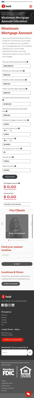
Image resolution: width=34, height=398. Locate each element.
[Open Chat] (28, 394)
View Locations (11, 284)
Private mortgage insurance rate (14, 120)
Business (4, 317)
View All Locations (12, 340)
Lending (3, 320)
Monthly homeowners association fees (15, 110)
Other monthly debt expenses (14, 89)
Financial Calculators (16, 13)
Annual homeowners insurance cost (16, 98)
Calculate (10, 177)
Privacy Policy (5, 385)
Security (4, 390)
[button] (2, 223)
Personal (4, 315)
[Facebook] (2, 306)
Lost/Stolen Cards (6, 383)
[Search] (30, 352)
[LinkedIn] (13, 306)
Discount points (8, 166)
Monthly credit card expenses (13, 80)
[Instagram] (9, 306)
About (4, 13)
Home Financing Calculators (12, 14)
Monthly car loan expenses (12, 71)
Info (2, 324)
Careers (3, 381)
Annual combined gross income (14, 62)
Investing (4, 322)
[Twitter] (6, 306)
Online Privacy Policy (7, 388)
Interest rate (7, 157)
